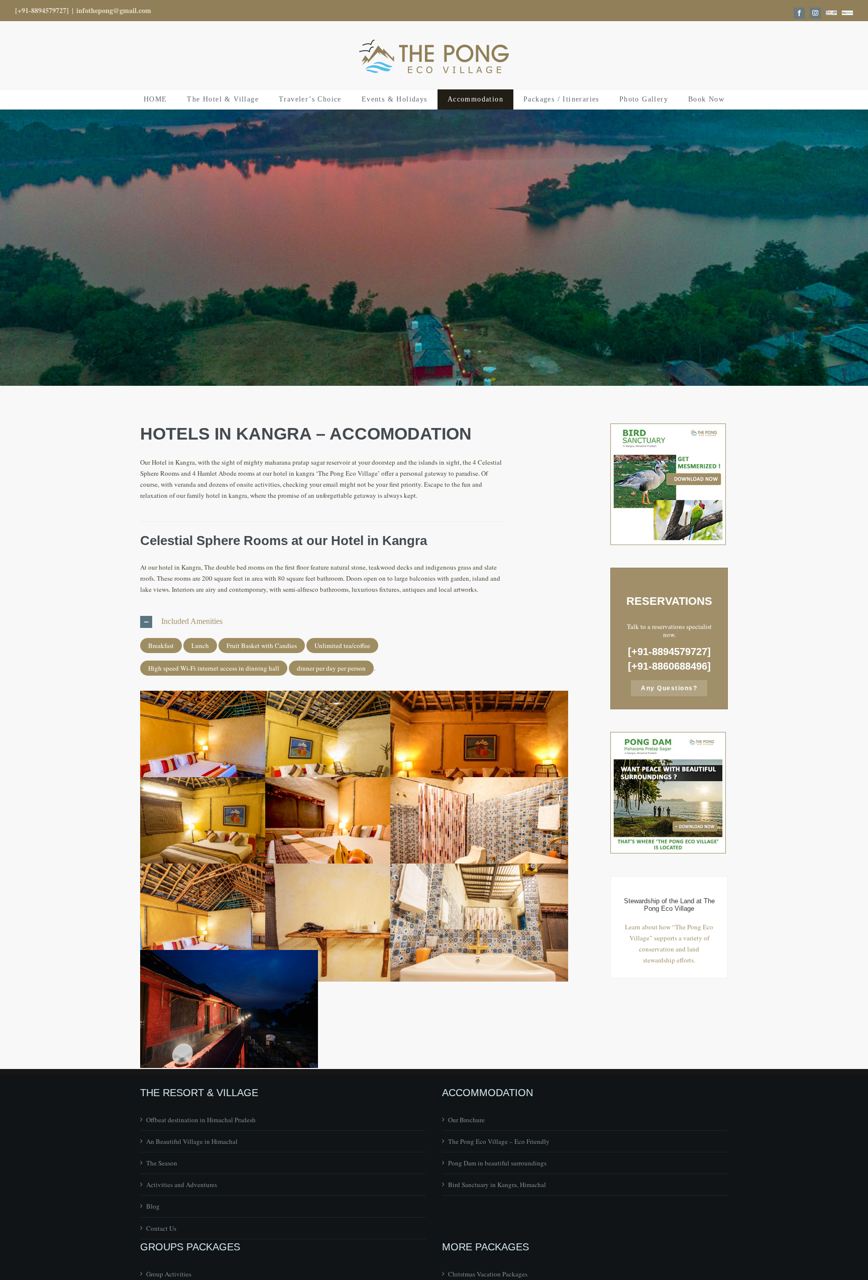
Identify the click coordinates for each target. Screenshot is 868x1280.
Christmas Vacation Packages (487, 1273)
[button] (323, 622)
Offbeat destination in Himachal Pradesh (201, 1119)
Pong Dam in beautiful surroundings (497, 1162)
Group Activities (168, 1273)
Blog (153, 1206)
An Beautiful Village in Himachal (192, 1141)
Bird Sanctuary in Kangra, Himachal (497, 1184)
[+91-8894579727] (42, 10)
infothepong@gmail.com (113, 10)
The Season (161, 1162)
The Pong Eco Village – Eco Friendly (499, 1141)
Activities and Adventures (181, 1184)
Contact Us (161, 1228)
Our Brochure (466, 1119)
